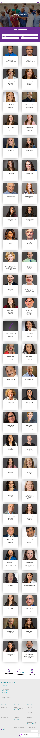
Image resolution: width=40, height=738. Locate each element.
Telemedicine (20, 674)
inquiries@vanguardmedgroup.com (7, 698)
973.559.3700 (6, 690)
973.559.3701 (6, 684)
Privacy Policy (16, 728)
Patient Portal (31, 674)
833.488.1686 (5, 685)
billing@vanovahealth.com (6, 693)
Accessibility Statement (19, 730)
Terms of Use (22, 728)
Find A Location (9, 673)
